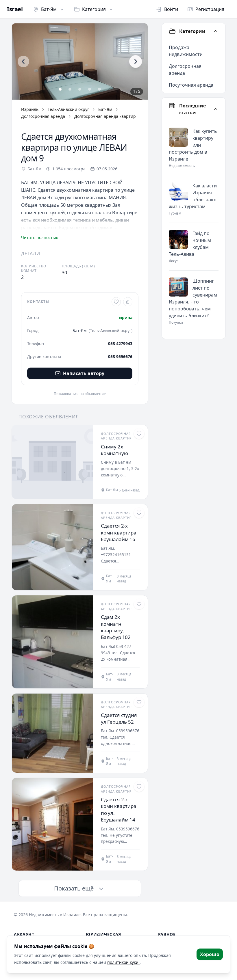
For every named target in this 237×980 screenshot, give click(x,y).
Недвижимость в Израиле (55, 914)
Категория (94, 9)
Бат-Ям (49, 9)
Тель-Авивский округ (68, 109)
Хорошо (209, 954)
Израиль (29, 109)
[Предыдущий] (23, 61)
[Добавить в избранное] (116, 301)
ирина (125, 317)
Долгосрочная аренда (43, 116)
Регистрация (209, 9)
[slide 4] (89, 89)
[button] (80, 61)
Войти (171, 9)
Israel (15, 9)
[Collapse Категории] (215, 31)
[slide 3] (79, 89)
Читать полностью (39, 237)
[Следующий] (135, 61)
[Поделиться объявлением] (127, 301)
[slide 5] (99, 89)
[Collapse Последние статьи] (215, 109)
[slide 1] (60, 89)
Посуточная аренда (191, 85)
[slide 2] (69, 89)
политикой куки (123, 962)
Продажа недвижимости (186, 50)
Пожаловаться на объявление (80, 394)
